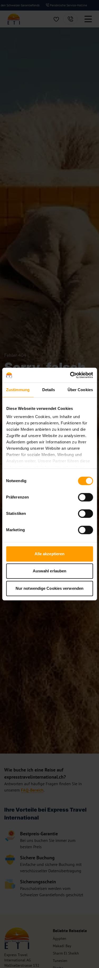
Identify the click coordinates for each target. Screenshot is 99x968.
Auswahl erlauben (50, 571)
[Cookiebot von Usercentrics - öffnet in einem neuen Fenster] (70, 375)
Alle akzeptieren (50, 554)
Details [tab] (48, 389)
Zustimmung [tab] (18, 389)
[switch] (85, 497)
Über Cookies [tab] (80, 389)
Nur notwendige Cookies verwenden (49, 588)
